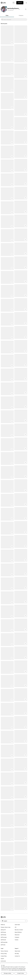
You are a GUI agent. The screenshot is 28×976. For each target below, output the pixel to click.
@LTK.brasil (3, 939)
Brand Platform (18, 932)
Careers (16, 939)
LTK (15, 927)
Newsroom (17, 934)
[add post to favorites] (12, 43)
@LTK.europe (4, 937)
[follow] (6, 7)
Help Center (17, 951)
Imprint (2, 958)
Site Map (17, 953)
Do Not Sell (3, 961)
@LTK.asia (3, 944)
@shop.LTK (3, 929)
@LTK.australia (4, 942)
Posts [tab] (7, 15)
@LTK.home (3, 932)
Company (17, 937)
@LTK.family (3, 934)
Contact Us (17, 956)
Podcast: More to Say (5, 927)
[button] (26, 2)
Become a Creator (19, 929)
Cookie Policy (4, 956)
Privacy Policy (4, 953)
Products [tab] (21, 15)
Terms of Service (4, 951)
